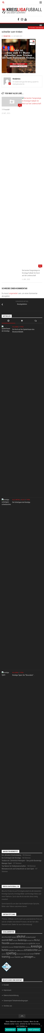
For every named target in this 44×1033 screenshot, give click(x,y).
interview (38, 943)
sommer (4, 954)
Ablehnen (21, 1029)
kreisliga (36, 946)
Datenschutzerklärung (11, 995)
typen (22, 957)
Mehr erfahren (34, 1029)
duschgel (29, 940)
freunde (5, 943)
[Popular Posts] (22, 320)
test (20, 954)
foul (38, 940)
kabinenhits (5, 947)
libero (15, 950)
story (18, 954)
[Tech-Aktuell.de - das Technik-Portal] (6, 971)
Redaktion (7, 36)
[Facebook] (18, 19)
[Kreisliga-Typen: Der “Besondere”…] (6, 756)
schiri (39, 950)
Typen (21, 327)
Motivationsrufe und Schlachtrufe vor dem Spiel (18, 869)
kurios (5, 950)
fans (33, 940)
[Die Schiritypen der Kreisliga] (6, 583)
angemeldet (13, 293)
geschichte (26, 943)
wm (34, 957)
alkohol (21, 936)
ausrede (5, 940)
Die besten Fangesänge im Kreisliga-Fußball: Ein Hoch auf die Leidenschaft (31, 273)
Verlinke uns (8, 1006)
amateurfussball (31, 937)
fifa (35, 940)
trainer (37, 953)
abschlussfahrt (7, 937)
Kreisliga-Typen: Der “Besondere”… (23, 675)
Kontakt (6, 985)
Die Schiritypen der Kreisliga (21, 502)
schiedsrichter (31, 950)
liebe (18, 950)
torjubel (27, 954)
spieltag (11, 953)
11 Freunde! (6, 110)
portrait (22, 950)
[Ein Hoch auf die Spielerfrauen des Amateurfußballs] (6, 411)
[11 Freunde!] (12, 101)
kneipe (16, 947)
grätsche (32, 943)
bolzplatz (15, 940)
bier (11, 940)
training (6, 956)
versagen (28, 956)
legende (11, 950)
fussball (12, 943)
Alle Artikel (16, 500)
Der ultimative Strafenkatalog (11, 855)
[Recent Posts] (8, 320)
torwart (32, 954)
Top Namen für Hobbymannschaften (14, 866)
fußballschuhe (19, 943)
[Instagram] (22, 19)
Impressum (7, 990)
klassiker (11, 947)
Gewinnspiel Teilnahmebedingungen (16, 1001)
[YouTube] (25, 19)
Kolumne (15, 327)
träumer (17, 957)
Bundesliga (22, 940)
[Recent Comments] (35, 320)
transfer (12, 957)
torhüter (23, 954)
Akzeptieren (10, 1029)
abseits (14, 937)
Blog (23, 500)
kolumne (22, 947)
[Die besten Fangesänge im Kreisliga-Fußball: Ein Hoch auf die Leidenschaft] (32, 182)
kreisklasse (28, 947)
